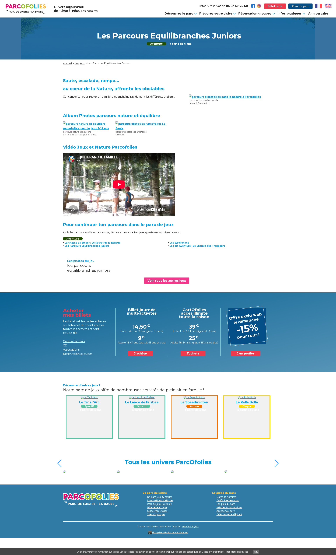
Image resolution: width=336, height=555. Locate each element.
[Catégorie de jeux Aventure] (141, 471)
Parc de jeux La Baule (159, 503)
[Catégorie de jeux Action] (249, 471)
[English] (328, 6)
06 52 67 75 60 (237, 6)
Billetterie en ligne (157, 507)
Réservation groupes (77, 354)
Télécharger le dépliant (229, 514)
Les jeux (80, 63)
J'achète (140, 353)
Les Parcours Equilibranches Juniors (87, 245)
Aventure (156, 43)
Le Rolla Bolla (247, 402)
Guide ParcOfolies (157, 510)
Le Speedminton (194, 402)
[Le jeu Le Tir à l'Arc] (89, 397)
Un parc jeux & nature (159, 496)
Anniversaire (318, 13)
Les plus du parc (225, 503)
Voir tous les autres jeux (167, 280)
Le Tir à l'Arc (89, 402)
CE (65, 345)
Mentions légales (190, 526)
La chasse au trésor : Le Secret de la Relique (92, 242)
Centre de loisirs (74, 341)
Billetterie (275, 6)
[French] (318, 6)
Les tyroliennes (179, 242)
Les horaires (89, 11)
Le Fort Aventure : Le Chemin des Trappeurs (197, 245)
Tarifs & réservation (227, 500)
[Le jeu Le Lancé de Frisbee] (142, 397)
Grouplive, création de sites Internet (170, 532)
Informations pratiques (160, 500)
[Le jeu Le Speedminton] (194, 397)
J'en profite (245, 353)
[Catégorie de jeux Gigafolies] (87, 471)
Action (194, 406)
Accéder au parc (225, 510)
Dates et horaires (226, 496)
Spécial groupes (156, 514)
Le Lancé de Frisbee (142, 402)
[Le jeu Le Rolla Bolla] (247, 397)
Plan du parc (300, 6)
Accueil (67, 63)
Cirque (246, 406)
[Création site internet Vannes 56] (150, 532)
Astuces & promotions (229, 507)
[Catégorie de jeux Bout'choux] (195, 471)
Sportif (89, 406)
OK (256, 551)
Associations (71, 349)
